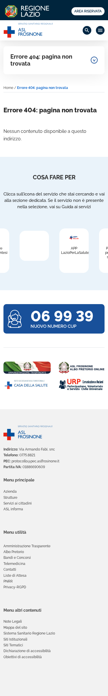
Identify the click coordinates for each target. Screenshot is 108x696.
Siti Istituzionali (15, 639)
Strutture (10, 498)
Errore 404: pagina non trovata (41, 60)
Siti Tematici (13, 645)
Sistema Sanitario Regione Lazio (29, 633)
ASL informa (13, 509)
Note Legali (12, 621)
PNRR (8, 581)
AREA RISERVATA (88, 11)
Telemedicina (14, 564)
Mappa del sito (15, 628)
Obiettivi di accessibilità (22, 657)
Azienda (10, 492)
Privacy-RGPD (14, 587)
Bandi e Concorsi (17, 558)
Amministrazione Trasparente (26, 546)
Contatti (9, 569)
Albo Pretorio (13, 552)
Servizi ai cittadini (17, 503)
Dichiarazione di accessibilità (27, 651)
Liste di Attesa (14, 576)
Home (8, 88)
